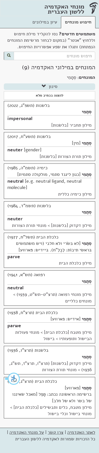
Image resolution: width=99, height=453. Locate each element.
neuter (15, 150)
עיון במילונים (44, 22)
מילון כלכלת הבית (75, 263)
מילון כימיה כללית (75, 194)
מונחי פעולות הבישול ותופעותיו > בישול (53, 335)
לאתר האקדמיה (81, 432)
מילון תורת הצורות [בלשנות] (66, 156)
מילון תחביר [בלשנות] (71, 125)
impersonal (19, 118)
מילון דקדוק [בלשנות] (71, 225)
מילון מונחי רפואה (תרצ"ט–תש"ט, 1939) (54, 294)
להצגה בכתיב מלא (49, 95)
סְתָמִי (87, 112)
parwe (14, 326)
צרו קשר (55, 432)
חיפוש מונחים (78, 22)
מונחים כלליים (78, 301)
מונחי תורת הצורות (29, 225)
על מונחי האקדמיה (26, 432)
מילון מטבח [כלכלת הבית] (68, 332)
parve (13, 257)
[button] (12, 378)
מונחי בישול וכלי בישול (70, 414)
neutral (15, 181)
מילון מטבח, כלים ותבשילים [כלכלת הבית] (52, 407)
